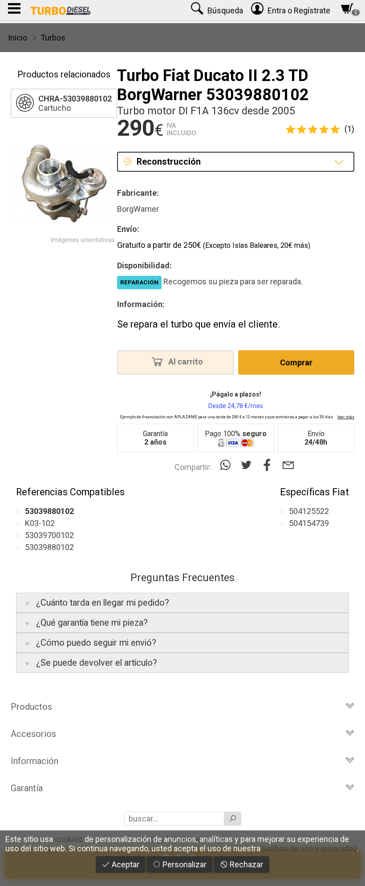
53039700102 (49, 535)
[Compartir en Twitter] (248, 465)
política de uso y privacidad (309, 848)
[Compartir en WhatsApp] (227, 465)
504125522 (309, 511)
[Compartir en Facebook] (269, 465)
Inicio (17, 37)
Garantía (27, 788)
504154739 (309, 523)
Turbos (53, 37)
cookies (69, 839)
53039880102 (49, 547)
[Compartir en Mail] (288, 465)
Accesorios (33, 733)
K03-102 (40, 523)
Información (34, 761)
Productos (31, 706)
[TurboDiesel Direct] (60, 10)
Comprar (296, 362)
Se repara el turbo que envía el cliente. (198, 324)
